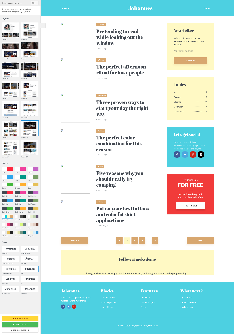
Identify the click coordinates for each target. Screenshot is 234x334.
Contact (144, 307)
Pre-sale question (188, 302)
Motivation (102, 95)
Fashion (101, 131)
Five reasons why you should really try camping (119, 179)
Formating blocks (108, 302)
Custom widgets (148, 302)
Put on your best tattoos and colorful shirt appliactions (122, 214)
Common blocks (108, 297)
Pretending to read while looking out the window (119, 37)
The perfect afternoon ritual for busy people (121, 69)
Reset (34, 3)
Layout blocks (107, 307)
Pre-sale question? (21, 330)
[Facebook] (177, 154)
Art (175, 92)
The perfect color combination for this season (119, 143)
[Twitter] (185, 154)
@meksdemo (144, 259)
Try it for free (186, 297)
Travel (100, 166)
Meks (128, 326)
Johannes (140, 8)
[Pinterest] (193, 154)
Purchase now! (186, 307)
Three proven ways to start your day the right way (122, 108)
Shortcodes (146, 297)
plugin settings (180, 273)
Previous (75, 240)
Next (199, 240)
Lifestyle (101, 24)
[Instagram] (201, 154)
